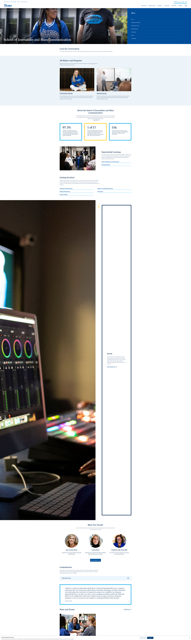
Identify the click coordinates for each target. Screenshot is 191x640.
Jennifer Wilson (96, 550)
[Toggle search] (186, 5)
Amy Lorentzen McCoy (71, 550)
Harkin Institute (63, 194)
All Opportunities (105, 165)
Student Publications (65, 191)
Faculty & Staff (13, 1)
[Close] (189, 638)
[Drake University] (8, 5)
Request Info (176, 1)
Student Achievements (111, 366)
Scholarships (133, 32)
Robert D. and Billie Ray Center (105, 188)
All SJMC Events (127, 609)
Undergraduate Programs (66, 93)
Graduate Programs (102, 93)
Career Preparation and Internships (110, 162)
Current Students (7, 1)
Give (186, 1)
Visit (180, 1)
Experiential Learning (135, 25)
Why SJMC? (95, 120)
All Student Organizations (66, 188)
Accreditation (133, 38)
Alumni (18, 1)
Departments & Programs (135, 22)
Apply (183, 1)
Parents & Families (24, 1)
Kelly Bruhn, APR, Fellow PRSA (119, 550)
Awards (132, 35)
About (132, 19)
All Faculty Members (94, 560)
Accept (150, 637)
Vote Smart (100, 191)
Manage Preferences (143, 637)
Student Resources (134, 28)
